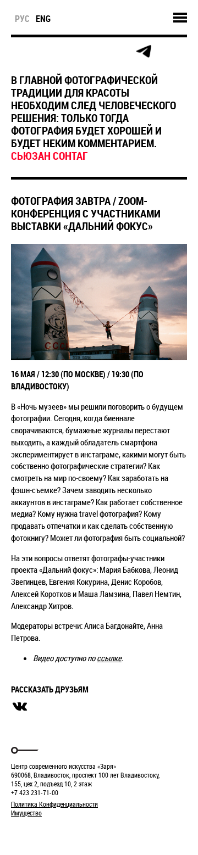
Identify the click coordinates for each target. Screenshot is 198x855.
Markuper (39, 833)
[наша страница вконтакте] (94, 52)
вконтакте (20, 706)
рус (22, 19)
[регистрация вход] (45, 51)
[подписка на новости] (20, 52)
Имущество (26, 812)
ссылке (109, 657)
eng (43, 19)
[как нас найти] (69, 52)
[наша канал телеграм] (143, 51)
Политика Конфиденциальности (54, 804)
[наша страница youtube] (119, 51)
